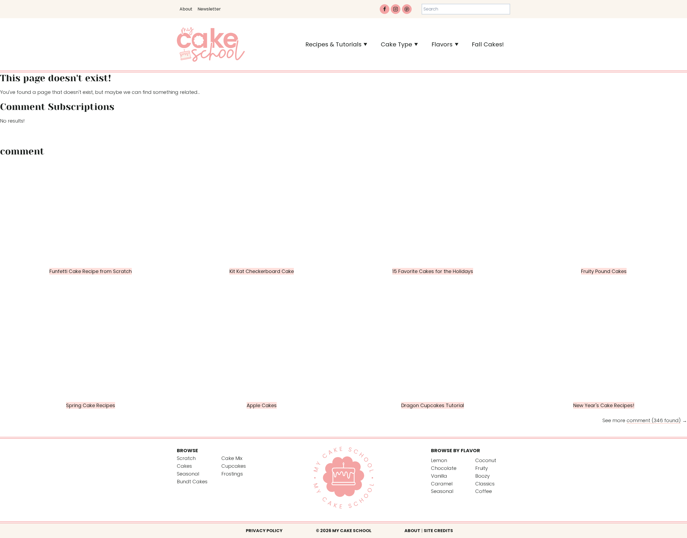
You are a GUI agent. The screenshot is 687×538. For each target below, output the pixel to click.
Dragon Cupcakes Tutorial (432, 405)
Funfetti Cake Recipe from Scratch (90, 271)
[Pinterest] (407, 9)
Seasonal (188, 473)
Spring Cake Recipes (90, 405)
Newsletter (209, 9)
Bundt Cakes (192, 481)
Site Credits (438, 531)
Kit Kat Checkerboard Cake (261, 271)
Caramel (441, 483)
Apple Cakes (262, 405)
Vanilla (439, 476)
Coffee (483, 491)
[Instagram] (395, 9)
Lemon (439, 460)
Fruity (481, 468)
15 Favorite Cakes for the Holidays (432, 271)
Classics (485, 483)
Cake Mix (231, 458)
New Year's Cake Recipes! (603, 405)
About (186, 9)
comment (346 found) (654, 420)
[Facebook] (384, 9)
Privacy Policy (264, 531)
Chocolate (443, 468)
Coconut (485, 460)
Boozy (482, 476)
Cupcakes (233, 466)
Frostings (232, 473)
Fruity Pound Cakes (604, 271)
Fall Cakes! (488, 44)
